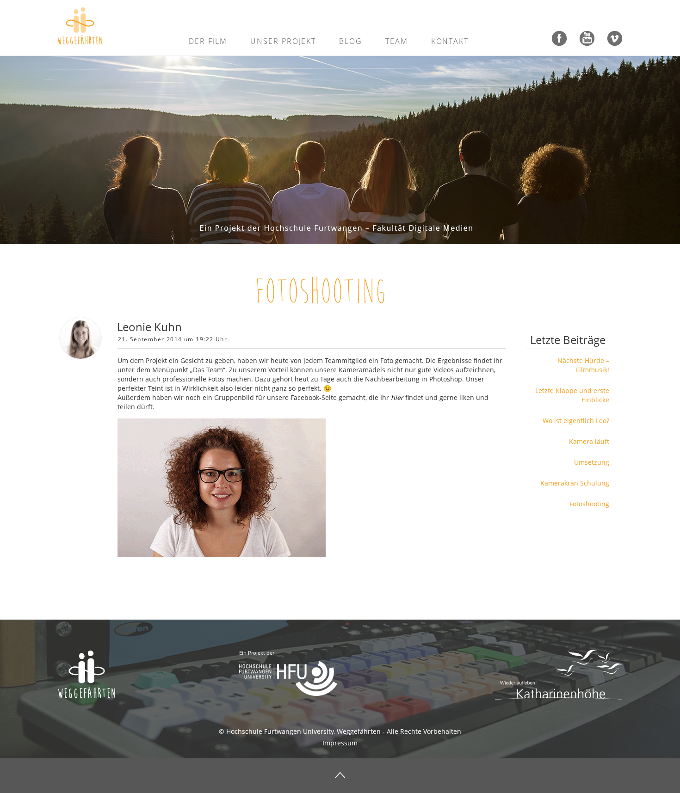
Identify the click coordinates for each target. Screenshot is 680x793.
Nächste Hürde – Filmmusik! (583, 365)
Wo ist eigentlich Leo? (576, 420)
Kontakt (450, 41)
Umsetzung (591, 462)
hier (397, 397)
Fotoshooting (321, 291)
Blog (350, 41)
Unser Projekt (283, 41)
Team (396, 41)
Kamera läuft (589, 441)
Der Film (208, 41)
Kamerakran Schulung (574, 483)
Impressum (340, 742)
